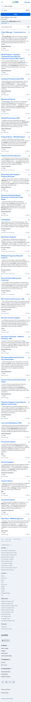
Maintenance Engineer (8, 237)
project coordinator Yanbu (7, 610)
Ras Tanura (4, 578)
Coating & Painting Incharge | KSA (12, 79)
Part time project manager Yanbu (9, 554)
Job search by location (6, 629)
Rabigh (2, 586)
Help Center (4, 653)
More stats (4, 23)
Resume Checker (5, 676)
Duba (2, 582)
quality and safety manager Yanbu (9, 605)
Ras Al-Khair (4, 584)
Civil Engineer (5, 219)
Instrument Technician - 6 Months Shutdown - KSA (12, 337)
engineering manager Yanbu (7, 620)
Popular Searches (5, 671)
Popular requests (6, 545)
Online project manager (6, 565)
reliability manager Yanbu (7, 603)
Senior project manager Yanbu (8, 550)
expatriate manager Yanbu (7, 601)
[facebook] (2, 682)
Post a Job (4, 665)
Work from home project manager (9, 567)
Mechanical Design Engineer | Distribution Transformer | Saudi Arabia (12, 197)
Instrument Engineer (8, 500)
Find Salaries (4, 674)
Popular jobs (4, 626)
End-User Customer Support (10, 318)
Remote (3, 588)
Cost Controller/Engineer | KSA (11, 423)
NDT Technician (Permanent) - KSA (12, 299)
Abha (2, 580)
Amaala (3, 591)
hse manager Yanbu (6, 614)
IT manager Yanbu (5, 618)
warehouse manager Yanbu (7, 607)
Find (15, 14)
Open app (27, 2)
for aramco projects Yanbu (7, 612)
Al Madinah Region (5, 593)
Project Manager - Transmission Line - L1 (13, 33)
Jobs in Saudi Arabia (6, 656)
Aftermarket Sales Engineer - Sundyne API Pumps (11, 175)
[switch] (28, 27)
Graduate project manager (7, 569)
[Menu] (2, 2)
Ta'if (2, 595)
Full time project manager (7, 559)
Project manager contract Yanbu (9, 552)
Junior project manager (6, 563)
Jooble (11, 698)
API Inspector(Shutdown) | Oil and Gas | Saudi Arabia (12, 358)
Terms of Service (5, 689)
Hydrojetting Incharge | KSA (10, 118)
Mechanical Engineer (8, 99)
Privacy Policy (5, 693)
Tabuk (2, 576)
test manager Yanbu (6, 616)
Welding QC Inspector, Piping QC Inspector (12, 257)
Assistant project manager (7, 557)
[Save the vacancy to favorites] (29, 32)
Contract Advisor (7, 481)
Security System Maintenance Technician (11, 279)
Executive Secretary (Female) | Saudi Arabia (13, 381)
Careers (3, 651)
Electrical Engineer (7, 462)
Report (28, 50)
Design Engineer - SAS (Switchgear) (13, 137)
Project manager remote (7, 561)
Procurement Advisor (8, 442)
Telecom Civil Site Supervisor (11, 156)
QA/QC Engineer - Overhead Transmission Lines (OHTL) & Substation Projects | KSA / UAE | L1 (13, 56)
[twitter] (9, 682)
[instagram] (6, 682)
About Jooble (4, 648)
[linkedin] (13, 682)
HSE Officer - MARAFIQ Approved (12, 518)
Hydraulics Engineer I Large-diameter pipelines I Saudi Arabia (13, 403)
